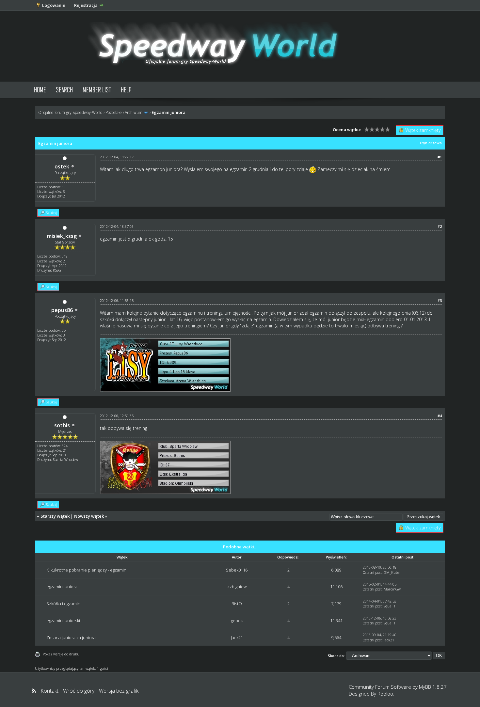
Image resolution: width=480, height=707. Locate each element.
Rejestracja (86, 5)
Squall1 (389, 606)
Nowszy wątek (89, 516)
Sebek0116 (237, 570)
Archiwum (133, 112)
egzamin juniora (61, 586)
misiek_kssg (62, 236)
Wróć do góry (78, 690)
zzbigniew (237, 586)
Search (64, 90)
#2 (440, 226)
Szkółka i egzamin (63, 603)
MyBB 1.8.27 (433, 686)
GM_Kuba (392, 572)
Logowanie (53, 5)
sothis (62, 425)
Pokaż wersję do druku (61, 654)
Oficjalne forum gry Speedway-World (70, 112)
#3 (440, 300)
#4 (440, 415)
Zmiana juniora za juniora (71, 637)
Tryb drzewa (430, 142)
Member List (97, 90)
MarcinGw (392, 589)
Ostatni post (372, 572)
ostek (62, 166)
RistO (237, 603)
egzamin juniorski (63, 620)
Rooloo (385, 693)
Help (126, 90)
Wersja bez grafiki (119, 690)
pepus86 (62, 310)
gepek (237, 620)
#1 (440, 156)
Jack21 (237, 637)
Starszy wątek (55, 516)
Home (40, 90)
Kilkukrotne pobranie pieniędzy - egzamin (86, 570)
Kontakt (49, 690)
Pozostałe (113, 112)
